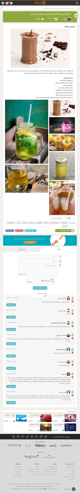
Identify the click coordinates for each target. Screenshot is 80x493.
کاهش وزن (10, 223)
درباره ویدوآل (18, 467)
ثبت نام (73, 472)
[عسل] (31, 457)
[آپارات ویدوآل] (13, 437)
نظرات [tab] (58, 249)
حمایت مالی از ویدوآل (33, 469)
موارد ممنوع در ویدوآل (51, 469)
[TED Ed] (40, 445)
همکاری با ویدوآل (35, 472)
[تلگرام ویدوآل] (41, 437)
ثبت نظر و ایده (35, 474)
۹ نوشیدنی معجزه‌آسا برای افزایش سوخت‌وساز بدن (54, 8)
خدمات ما (19, 469)
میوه (46, 223)
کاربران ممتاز (72, 474)
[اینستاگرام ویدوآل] (45, 437)
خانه (74, 8)
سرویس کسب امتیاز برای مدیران (49, 474)
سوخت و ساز (55, 223)
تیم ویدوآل (18, 474)
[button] (3, 3)
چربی (65, 226)
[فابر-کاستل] (49, 457)
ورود (73, 469)
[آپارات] (52, 445)
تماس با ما (36, 467)
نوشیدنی (64, 223)
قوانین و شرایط (53, 467)
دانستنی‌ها (69, 8)
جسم (25, 223)
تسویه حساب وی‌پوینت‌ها (68, 477)
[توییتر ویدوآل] (18, 437)
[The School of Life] (28, 445)
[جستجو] (11, 3)
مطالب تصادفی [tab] (71, 411)
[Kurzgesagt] (14, 445)
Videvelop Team (51, 489)
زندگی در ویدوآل (17, 477)
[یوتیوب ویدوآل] (27, 437)
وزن (19, 223)
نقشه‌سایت (72, 479)
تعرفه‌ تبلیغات (18, 472)
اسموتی (39, 223)
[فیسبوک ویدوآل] (36, 437)
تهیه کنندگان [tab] (21, 250)
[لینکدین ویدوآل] (31, 437)
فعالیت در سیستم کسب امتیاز (50, 472)
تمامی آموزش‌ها (71, 467)
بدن (32, 223)
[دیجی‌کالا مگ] (66, 445)
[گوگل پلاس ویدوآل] (22, 437)
